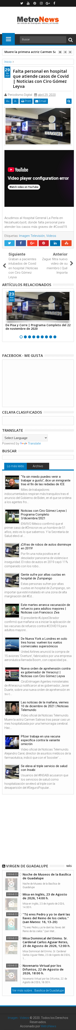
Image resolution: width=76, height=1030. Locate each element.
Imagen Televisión (32, 236)
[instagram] (41, 3)
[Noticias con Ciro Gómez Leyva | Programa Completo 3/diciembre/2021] (12, 516)
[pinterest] (35, 3)
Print (27, 101)
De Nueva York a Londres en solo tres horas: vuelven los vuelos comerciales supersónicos (44, 642)
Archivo (38, 466)
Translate (34, 443)
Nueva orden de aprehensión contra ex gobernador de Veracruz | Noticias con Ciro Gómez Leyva (46, 672)
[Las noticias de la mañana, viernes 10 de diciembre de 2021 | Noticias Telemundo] (12, 708)
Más (69, 866)
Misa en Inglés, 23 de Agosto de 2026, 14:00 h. (45, 896)
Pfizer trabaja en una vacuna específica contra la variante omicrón (40, 740)
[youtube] (28, 3)
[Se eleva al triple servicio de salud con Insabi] (12, 772)
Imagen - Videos (18, 1017)
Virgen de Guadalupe (27, 866)
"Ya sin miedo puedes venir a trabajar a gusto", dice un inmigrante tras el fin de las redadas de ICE (46, 480)
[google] (48, 3)
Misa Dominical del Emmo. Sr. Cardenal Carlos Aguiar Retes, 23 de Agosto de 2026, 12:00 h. (46, 942)
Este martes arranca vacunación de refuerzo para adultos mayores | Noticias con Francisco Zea (45, 608)
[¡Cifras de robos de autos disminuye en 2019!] (12, 550)
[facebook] (54, 3)
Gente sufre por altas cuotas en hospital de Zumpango (43, 576)
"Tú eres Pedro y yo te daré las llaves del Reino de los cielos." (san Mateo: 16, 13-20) (46, 918)
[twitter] (22, 3)
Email (42, 101)
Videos (51, 236)
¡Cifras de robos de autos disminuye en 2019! (46, 546)
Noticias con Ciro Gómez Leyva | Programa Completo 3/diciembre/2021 (43, 514)
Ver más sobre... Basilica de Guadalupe (38, 990)
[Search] (70, 39)
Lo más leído (15, 466)
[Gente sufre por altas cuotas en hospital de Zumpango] (12, 580)
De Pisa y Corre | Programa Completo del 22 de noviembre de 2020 (38, 327)
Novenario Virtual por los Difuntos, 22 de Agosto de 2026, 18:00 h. (43, 969)
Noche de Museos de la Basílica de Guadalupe (47, 876)
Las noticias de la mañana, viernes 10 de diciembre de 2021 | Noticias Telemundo (45, 706)
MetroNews (48, 1026)
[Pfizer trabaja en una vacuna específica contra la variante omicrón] (12, 742)
